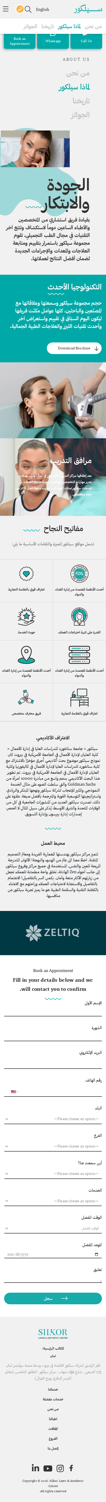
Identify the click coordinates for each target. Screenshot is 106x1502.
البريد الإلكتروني (90, 1052)
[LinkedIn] (35, 1468)
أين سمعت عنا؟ (90, 1163)
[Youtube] (47, 1468)
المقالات (53, 1428)
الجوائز (30, 26)
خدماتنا (53, 1389)
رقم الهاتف (93, 1080)
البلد (98, 1108)
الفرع (98, 1135)
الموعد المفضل (92, 1245)
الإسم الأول (93, 1003)
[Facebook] (71, 1468)
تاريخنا (47, 26)
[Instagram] (60, 1468)
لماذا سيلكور (69, 26)
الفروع (53, 1438)
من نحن (93, 26)
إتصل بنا (53, 1448)
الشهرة (97, 1028)
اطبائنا (53, 1418)
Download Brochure (74, 348)
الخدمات (95, 1190)
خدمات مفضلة (53, 1399)
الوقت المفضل (91, 1217)
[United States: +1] (10, 1092)
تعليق (97, 1270)
